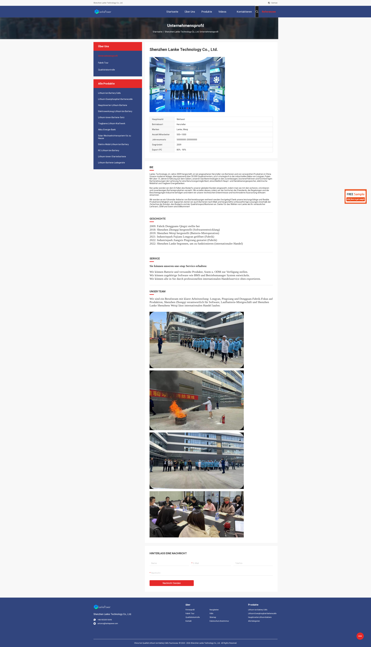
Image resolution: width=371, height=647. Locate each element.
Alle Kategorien (254, 621)
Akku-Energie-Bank (107, 129)
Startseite (157, 32)
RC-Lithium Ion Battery (108, 150)
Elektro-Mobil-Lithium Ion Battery (113, 144)
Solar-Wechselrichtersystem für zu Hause (114, 137)
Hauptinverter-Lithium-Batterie (112, 105)
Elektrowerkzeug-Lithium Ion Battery (115, 111)
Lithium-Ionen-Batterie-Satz (111, 117)
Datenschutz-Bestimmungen (219, 621)
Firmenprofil (190, 610)
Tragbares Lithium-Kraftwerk (111, 123)
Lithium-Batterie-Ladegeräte (111, 162)
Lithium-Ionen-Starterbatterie (112, 156)
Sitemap (213, 617)
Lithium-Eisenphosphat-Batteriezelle (115, 99)
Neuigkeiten (214, 610)
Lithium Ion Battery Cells (109, 93)
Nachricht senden (172, 583)
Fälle (211, 614)
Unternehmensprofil (108, 56)
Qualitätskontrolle (106, 70)
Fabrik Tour (103, 63)
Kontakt (189, 621)
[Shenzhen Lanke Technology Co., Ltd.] (103, 11)
